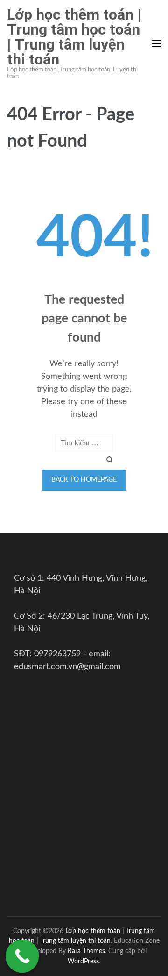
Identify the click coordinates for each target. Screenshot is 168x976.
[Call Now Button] (22, 956)
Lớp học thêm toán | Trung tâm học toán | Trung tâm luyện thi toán (74, 37)
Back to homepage (84, 480)
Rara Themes (86, 951)
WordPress (83, 961)
